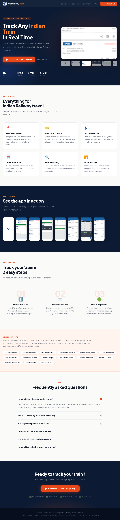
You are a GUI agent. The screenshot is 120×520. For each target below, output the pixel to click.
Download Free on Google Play (61, 488)
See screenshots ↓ (44, 59)
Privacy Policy (71, 513)
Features (63, 4)
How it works (86, 4)
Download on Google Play (21, 59)
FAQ (95, 4)
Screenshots (74, 4)
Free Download (109, 4)
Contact (80, 513)
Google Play (59, 513)
